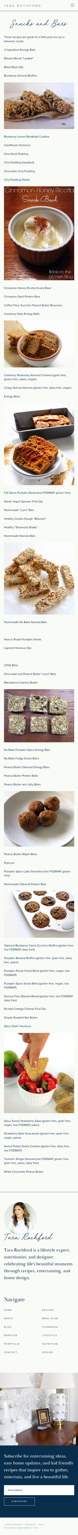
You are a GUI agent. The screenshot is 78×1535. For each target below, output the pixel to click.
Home (8, 1310)
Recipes (48, 1310)
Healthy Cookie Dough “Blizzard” (25, 519)
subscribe (19, 1501)
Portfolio (12, 1344)
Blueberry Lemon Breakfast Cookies (26, 136)
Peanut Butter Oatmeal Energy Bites (27, 767)
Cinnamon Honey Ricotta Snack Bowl (27, 288)
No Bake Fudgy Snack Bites (21, 758)
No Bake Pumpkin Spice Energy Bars (27, 750)
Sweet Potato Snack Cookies (22, 1146)
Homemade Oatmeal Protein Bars (25, 884)
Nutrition (50, 1344)
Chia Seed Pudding (16, 154)
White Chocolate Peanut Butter (23, 1172)
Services (11, 1335)
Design (47, 1352)
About (9, 1318)
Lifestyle (49, 1335)
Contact (10, 1352)
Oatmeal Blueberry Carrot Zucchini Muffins (31, 945)
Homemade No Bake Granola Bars (25, 622)
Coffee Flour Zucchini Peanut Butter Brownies (33, 305)
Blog (8, 1327)
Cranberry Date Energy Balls (22, 314)
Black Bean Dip (13, 67)
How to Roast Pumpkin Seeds (22, 639)
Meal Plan (50, 1318)
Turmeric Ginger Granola (19, 1159)
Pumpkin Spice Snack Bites (21, 983)
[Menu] (61, 5)
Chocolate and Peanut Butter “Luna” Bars (30, 674)
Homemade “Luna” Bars (19, 510)
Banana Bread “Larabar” (19, 58)
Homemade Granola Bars (19, 536)
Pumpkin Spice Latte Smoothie (23, 871)
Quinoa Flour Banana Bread (21, 996)
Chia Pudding (12, 162)
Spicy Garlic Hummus (17, 1026)
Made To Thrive (32, 1528)
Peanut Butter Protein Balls (21, 776)
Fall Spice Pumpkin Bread (20, 493)
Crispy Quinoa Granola (18, 388)
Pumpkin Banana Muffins (19, 958)
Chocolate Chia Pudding (19, 171)
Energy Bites (12, 396)
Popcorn (9, 863)
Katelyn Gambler (16, 1528)
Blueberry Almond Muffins (20, 76)
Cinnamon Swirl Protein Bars (22, 296)
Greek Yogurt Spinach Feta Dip (23, 501)
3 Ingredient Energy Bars (19, 50)
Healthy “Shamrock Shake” (21, 527)
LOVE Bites (11, 665)
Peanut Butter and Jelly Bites (22, 784)
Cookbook (50, 1327)
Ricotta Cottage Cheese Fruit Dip (25, 1009)
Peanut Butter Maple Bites (20, 854)
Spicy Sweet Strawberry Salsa (22, 1121)
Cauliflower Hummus (17, 145)
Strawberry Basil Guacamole (21, 1133)
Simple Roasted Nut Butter (21, 1017)
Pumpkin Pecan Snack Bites (22, 971)
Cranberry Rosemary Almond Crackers (28, 375)
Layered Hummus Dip (17, 648)
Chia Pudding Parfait (17, 180)
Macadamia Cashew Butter (21, 682)
